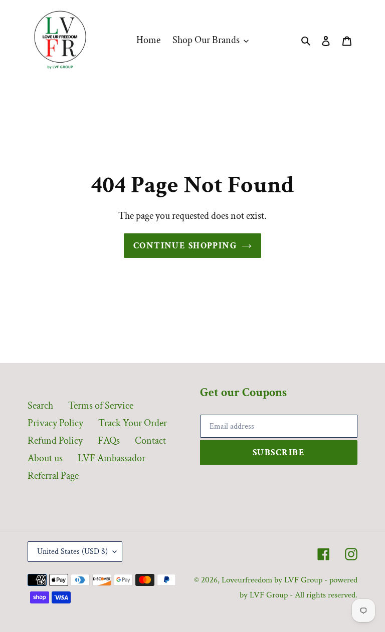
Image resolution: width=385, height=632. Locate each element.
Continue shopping (185, 245)
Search (40, 405)
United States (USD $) (72, 551)
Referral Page (53, 475)
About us (45, 458)
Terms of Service (100, 405)
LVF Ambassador (111, 458)
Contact (150, 440)
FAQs (109, 440)
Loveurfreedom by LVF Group (272, 579)
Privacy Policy (55, 423)
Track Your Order (132, 423)
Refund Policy (55, 440)
